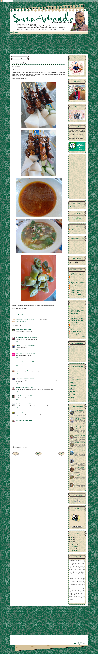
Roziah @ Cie (72, 385)
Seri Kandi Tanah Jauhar (22, 337)
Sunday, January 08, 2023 (25, 329)
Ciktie (17, 412)
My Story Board (74, 346)
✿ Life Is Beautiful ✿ (76, 294)
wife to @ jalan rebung (76, 292)
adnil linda (71, 388)
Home (11, 32)
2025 (72, 539)
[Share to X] (43, 319)
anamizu (18, 370)
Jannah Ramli (19, 353)
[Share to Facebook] (45, 319)
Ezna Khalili (72, 391)
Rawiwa (71, 382)
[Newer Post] (15, 455)
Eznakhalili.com (74, 276)
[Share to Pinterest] (46, 319)
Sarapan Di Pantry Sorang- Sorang (79, 436)
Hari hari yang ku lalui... (76, 324)
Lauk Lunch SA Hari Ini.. (79, 483)
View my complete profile (75, 231)
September (74, 550)
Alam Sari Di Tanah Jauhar (77, 320)
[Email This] (41, 319)
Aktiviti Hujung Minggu (21, 321)
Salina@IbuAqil (19, 345)
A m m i (72, 273)
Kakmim (17, 395)
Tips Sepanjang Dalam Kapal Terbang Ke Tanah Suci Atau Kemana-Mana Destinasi (77, 310)
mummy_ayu (19, 378)
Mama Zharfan (72, 373)
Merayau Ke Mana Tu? (78, 410)
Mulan (72, 329)
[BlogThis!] (42, 319)
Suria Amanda (74, 229)
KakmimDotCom (75, 322)
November (74, 546)
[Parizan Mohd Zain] (77, 500)
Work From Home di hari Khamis (77, 274)
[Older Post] (61, 455)
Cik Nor (17, 329)
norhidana (18, 387)
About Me (16, 32)
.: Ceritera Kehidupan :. (76, 290)
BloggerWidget (82, 399)
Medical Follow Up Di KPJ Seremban (79, 451)
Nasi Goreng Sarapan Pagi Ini (79, 443)
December (74, 544)
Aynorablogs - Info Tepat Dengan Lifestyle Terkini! (77, 307)
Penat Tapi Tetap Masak (79, 467)
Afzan (17, 403)
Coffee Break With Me (76, 331)
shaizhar (71, 369)
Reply (17, 333)
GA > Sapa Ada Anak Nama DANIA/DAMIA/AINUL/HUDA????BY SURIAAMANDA (79, 460)
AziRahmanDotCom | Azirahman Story (77, 334)
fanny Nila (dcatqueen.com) (76, 379)
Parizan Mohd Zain (77, 498)
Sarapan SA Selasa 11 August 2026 (79, 475)
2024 (72, 541)
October (74, 548)
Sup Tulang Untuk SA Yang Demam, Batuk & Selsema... (79, 427)
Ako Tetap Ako (74, 327)
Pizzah (70, 376)
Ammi (17, 420)
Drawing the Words (75, 285)
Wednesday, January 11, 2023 (25, 420)
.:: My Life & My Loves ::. (77, 318)
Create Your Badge (77, 501)
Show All (83, 296)
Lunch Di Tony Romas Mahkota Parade (79, 419)
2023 (72, 543)
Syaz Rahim (72, 394)
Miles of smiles (74, 288)
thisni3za (71, 397)
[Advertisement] (49, 45)
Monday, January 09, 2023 (26, 370)
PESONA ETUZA (74, 313)
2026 (72, 537)
